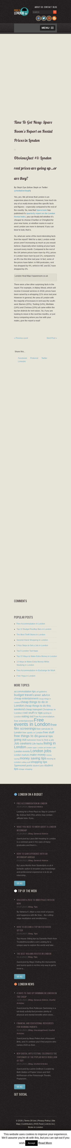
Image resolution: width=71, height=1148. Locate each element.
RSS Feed (38, 1124)
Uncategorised (41, 1030)
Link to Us (49, 1124)
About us (39, 7)
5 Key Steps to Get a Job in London (32, 645)
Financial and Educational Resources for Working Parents (35, 1024)
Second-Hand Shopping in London (32, 640)
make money (38, 754)
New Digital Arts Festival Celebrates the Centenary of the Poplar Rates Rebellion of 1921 (37, 1057)
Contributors (27, 1124)
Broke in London (35, 1127)
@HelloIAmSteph (22, 191)
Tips (36, 907)
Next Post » (52, 338)
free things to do (26, 736)
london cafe (51, 748)
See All (20, 883)
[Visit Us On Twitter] (43, 17)
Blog (55, 7)
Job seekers (23, 743)
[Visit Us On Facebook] (38, 17)
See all (20, 976)
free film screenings (35, 726)
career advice (41, 695)
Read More (45, 1143)
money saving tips (33, 758)
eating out (27, 716)
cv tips (38, 712)
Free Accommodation (44, 716)
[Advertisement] (34, 75)
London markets (21, 755)
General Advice (35, 807)
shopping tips (39, 762)
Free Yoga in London (26, 676)
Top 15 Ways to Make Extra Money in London (37, 656)
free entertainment (23, 720)
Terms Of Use (30, 1121)
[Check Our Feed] (49, 17)
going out (20, 739)
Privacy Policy (44, 1121)
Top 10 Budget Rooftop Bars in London (34, 629)
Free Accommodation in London (31, 624)
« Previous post (21, 338)
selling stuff (25, 762)
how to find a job (45, 740)
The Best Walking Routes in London (34, 953)
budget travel (23, 695)
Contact (48, 7)
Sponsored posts (23, 765)
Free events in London (32, 722)
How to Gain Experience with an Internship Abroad (32, 855)
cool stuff (28, 712)
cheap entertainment (26, 698)
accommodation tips (25, 691)
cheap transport (33, 709)
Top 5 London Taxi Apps (27, 651)
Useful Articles (41, 1064)
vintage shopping (25, 769)
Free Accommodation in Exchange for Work (36, 670)
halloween (31, 740)
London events (22, 751)
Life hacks (37, 743)
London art (41, 748)
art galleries (41, 692)
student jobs (38, 766)
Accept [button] (31, 1143)
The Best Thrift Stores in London (31, 634)
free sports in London (32, 732)
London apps (31, 748)
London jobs (40, 751)
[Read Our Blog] (54, 17)
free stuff (48, 732)
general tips (45, 736)
